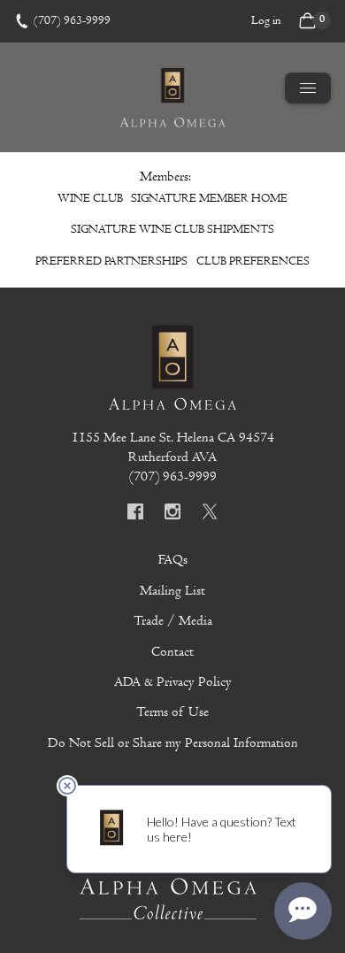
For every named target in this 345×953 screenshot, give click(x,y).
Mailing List (172, 590)
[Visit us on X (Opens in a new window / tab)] (210, 514)
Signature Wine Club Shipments (172, 229)
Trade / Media (173, 620)
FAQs (173, 559)
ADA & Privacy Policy (173, 681)
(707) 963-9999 (72, 20)
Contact (172, 651)
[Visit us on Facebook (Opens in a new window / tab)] (135, 514)
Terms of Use (172, 711)
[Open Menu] (308, 88)
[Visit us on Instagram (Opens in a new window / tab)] (172, 514)
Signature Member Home (209, 198)
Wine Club (90, 198)
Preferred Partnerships (111, 261)
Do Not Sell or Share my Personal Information (173, 742)
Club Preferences (253, 261)
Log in (266, 20)
